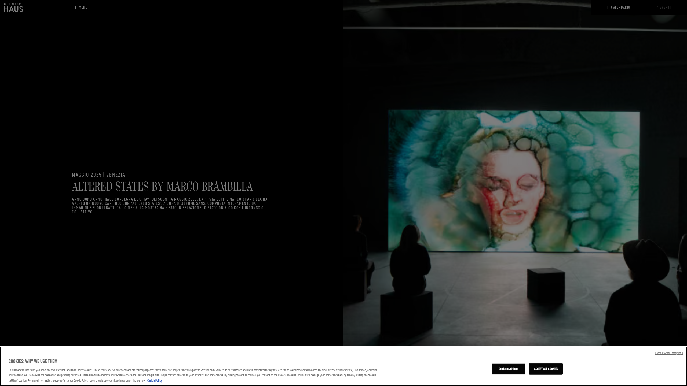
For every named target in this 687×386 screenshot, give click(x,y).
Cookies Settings (508, 369)
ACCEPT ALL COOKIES (546, 369)
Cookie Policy (154, 380)
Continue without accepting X (669, 353)
